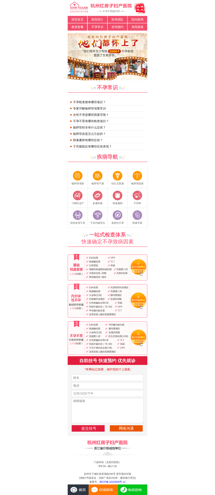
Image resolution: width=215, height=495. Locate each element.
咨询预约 (117, 27)
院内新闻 (137, 19)
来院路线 (137, 27)
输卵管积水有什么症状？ (89, 127)
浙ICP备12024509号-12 (112, 481)
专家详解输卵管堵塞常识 (89, 108)
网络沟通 (126, 428)
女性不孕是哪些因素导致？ (91, 114)
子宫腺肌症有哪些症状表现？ (92, 146)
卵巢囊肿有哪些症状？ (88, 140)
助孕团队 (117, 19)
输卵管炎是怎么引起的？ (89, 133)
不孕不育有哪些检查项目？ (91, 121)
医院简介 (97, 19)
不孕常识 (97, 27)
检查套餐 (77, 27)
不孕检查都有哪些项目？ (89, 102)
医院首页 (77, 19)
